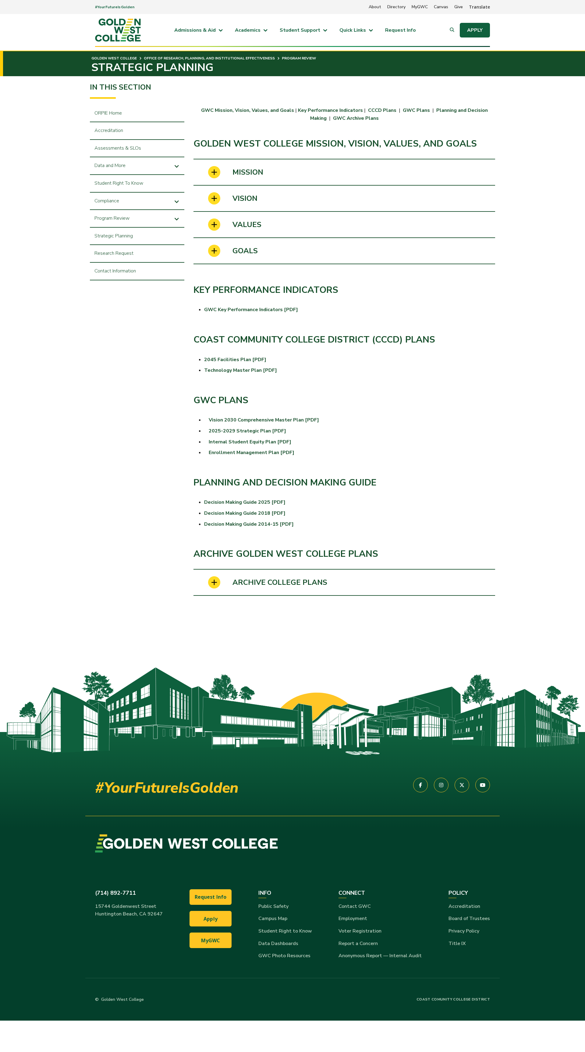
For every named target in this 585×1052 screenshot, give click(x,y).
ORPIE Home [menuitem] (108, 113)
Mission (247, 172)
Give (458, 7)
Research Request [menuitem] (113, 253)
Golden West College (114, 58)
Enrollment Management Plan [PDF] (251, 452)
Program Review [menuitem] (111, 218)
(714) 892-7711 (115, 893)
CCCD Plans (383, 110)
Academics (248, 30)
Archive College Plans (279, 582)
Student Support (300, 30)
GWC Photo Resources (284, 955)
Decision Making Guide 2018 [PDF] (244, 513)
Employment (353, 918)
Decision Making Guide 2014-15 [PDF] (249, 524)
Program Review (298, 58)
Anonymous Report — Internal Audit (380, 955)
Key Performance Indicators (330, 110)
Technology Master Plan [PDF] (240, 370)
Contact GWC (355, 906)
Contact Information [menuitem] (115, 271)
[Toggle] (176, 165)
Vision (244, 198)
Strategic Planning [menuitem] (113, 236)
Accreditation (464, 906)
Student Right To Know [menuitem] (118, 183)
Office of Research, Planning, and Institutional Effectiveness (209, 58)
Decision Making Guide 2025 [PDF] (244, 502)
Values (246, 224)
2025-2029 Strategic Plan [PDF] (247, 431)
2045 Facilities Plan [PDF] (235, 359)
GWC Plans (416, 110)
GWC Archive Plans (356, 118)
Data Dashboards (278, 943)
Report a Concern (358, 943)
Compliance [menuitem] (106, 200)
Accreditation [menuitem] (108, 130)
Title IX (457, 943)
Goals (245, 251)
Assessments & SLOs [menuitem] (117, 148)
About (375, 7)
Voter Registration (360, 931)
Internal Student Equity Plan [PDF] (250, 442)
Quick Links (352, 30)
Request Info (400, 30)
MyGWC (420, 7)
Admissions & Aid (195, 30)
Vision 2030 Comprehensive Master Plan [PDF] (264, 420)
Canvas (441, 7)
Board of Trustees (469, 918)
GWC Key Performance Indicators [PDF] (251, 309)
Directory (396, 7)
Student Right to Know (285, 931)
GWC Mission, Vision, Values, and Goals (247, 110)
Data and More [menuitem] (110, 165)
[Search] (452, 30)
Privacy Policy (463, 931)
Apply (475, 30)
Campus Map (272, 918)
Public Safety (273, 906)
